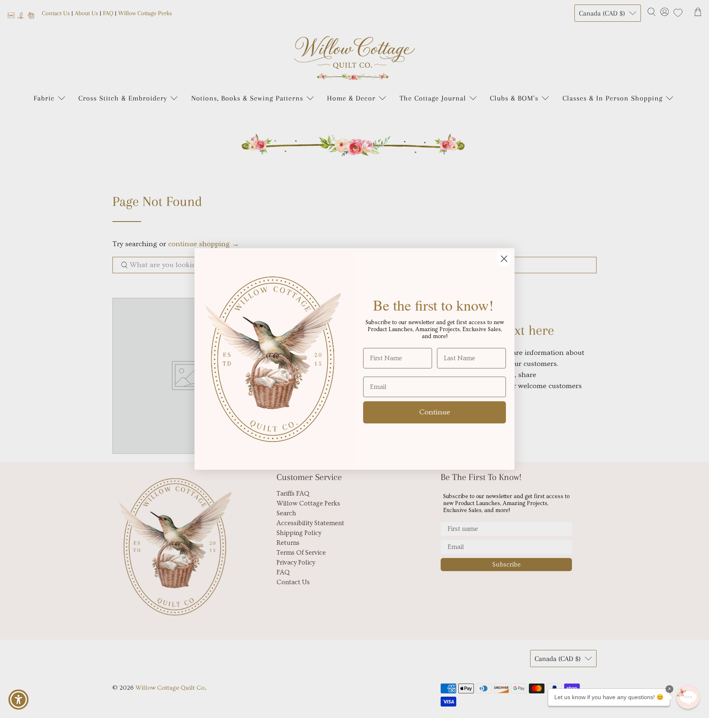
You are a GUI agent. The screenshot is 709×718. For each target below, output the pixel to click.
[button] (688, 697)
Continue (434, 412)
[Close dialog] (504, 259)
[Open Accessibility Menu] (18, 699)
